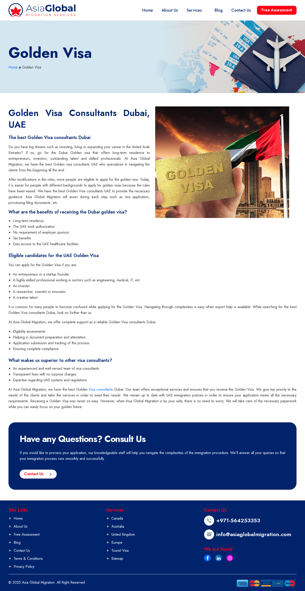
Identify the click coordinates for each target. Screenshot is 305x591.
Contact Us (34, 474)
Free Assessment (276, 10)
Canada (117, 518)
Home (13, 67)
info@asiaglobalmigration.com (253, 534)
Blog (17, 542)
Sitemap (117, 558)
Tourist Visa (120, 550)
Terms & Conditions (28, 558)
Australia (117, 526)
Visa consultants (101, 389)
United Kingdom (123, 534)
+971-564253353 (238, 520)
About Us (20, 526)
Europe (116, 542)
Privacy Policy (24, 566)
